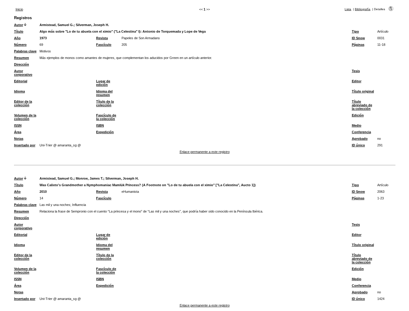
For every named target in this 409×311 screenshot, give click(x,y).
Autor (18, 25)
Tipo (355, 31)
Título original (363, 91)
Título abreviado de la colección (362, 105)
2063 (380, 191)
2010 (43, 191)
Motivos (45, 51)
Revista (102, 38)
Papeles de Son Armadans (141, 38)
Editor (356, 81)
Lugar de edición (103, 83)
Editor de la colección (23, 103)
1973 (43, 38)
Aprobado (360, 138)
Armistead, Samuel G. (57, 25)
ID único (358, 145)
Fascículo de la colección (106, 117)
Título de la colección (105, 103)
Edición (358, 115)
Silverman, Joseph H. (92, 25)
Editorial (20, 81)
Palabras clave (25, 51)
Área (17, 132)
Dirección (21, 64)
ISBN (100, 125)
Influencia (79, 205)
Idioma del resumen (104, 93)
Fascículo (103, 44)
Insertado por (24, 145)
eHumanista (130, 191)
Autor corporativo (23, 72)
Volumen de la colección (25, 117)
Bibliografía (362, 9)
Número (20, 44)
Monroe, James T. (89, 178)
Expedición (105, 132)
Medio (356, 125)
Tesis (356, 71)
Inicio (19, 9)
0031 (380, 38)
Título (18, 31)
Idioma (19, 91)
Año (17, 38)
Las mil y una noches (55, 205)
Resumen (21, 58)
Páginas (358, 44)
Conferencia (361, 132)
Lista (348, 9)
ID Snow (358, 38)
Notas (18, 138)
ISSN (18, 125)
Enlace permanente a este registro (205, 152)
